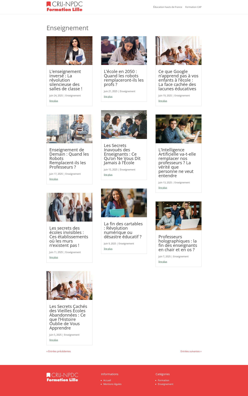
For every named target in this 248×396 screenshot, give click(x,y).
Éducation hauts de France (167, 7)
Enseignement (73, 95)
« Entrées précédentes (58, 351)
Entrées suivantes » (191, 351)
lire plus (53, 100)
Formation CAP (193, 7)
